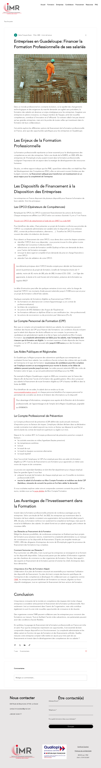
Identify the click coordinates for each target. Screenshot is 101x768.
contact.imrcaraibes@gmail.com (20, 709)
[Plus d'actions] (86, 35)
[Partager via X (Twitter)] (20, 645)
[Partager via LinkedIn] (25, 645)
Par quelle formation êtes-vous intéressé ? (62, 719)
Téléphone (52, 710)
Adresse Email (53, 701)
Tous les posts (8, 21)
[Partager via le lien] (29, 645)
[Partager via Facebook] (15, 645)
